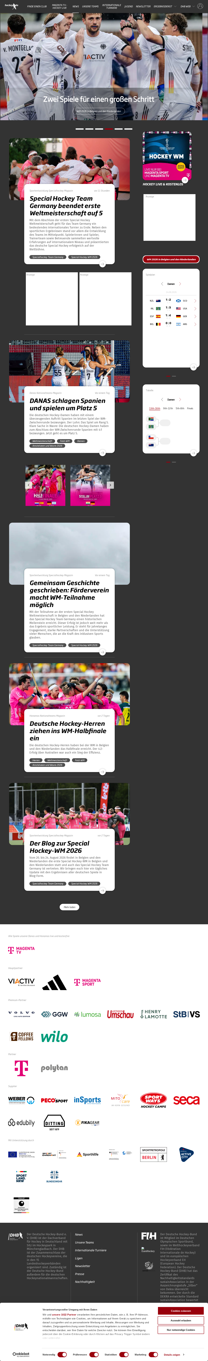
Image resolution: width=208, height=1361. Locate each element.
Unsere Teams (90, 6)
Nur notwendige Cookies (181, 1330)
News (75, 6)
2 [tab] (87, 130)
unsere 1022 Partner (64, 1314)
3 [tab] (96, 130)
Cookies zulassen (181, 1310)
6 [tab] (126, 130)
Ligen (78, 1258)
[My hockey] (200, 6)
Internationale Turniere (111, 6)
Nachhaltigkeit (85, 1281)
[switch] (94, 1354)
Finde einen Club (36, 6)
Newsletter (143, 6)
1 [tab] (77, 130)
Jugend (128, 6)
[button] (45, 495)
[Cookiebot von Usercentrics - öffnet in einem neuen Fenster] (21, 1354)
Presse (79, 1273)
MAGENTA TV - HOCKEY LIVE (59, 6)
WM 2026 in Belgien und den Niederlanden (171, 259)
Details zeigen (172, 1354)
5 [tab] (116, 130)
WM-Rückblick (104, 111)
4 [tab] (106, 130)
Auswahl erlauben (181, 1320)
